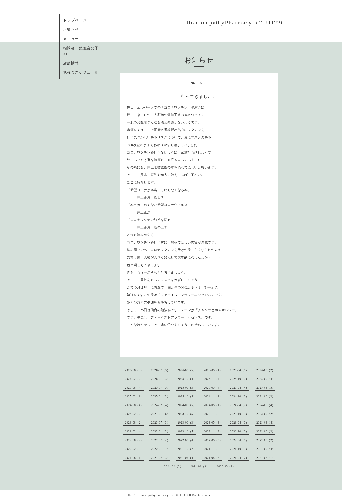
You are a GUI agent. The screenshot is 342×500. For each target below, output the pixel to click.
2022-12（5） (187, 431)
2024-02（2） (134, 414)
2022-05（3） (213, 440)
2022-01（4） (160, 449)
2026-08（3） (134, 370)
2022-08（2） (134, 440)
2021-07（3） (160, 457)
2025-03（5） (265, 387)
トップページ (75, 20)
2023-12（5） (187, 414)
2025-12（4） (187, 378)
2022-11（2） (213, 431)
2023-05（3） (213, 422)
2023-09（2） (265, 414)
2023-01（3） (160, 431)
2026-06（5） (187, 370)
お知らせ (71, 29)
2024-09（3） (265, 396)
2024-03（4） (265, 405)
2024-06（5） (187, 405)
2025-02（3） (134, 396)
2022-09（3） (265, 431)
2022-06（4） (187, 440)
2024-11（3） (213, 396)
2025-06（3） (187, 387)
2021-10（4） (239, 449)
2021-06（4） (187, 457)
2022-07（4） (160, 440)
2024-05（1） (213, 405)
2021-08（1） (134, 457)
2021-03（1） (265, 457)
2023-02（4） (134, 431)
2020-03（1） (226, 466)
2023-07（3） (160, 422)
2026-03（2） (265, 370)
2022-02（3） (134, 449)
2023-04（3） (239, 422)
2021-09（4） (265, 449)
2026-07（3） (160, 370)
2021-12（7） (187, 449)
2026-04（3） (239, 370)
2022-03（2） (265, 440)
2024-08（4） (134, 405)
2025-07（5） (160, 387)
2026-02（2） (134, 378)
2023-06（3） (187, 422)
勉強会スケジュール (81, 72)
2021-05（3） (213, 457)
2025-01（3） (160, 396)
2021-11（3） (213, 449)
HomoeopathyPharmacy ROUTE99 (234, 23)
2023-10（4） (239, 414)
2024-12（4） (187, 396)
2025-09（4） (265, 378)
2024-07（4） (160, 405)
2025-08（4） (134, 387)
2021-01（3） (200, 466)
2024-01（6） (160, 414)
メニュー (71, 39)
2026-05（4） (213, 370)
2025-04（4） (239, 387)
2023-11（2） (213, 414)
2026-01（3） (160, 378)
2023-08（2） (134, 422)
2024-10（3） (239, 396)
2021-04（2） (239, 457)
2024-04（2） (239, 405)
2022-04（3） (239, 440)
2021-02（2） (173, 466)
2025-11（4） (213, 378)
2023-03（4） (265, 422)
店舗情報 (71, 63)
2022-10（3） (239, 431)
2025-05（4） (213, 387)
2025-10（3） (239, 378)
